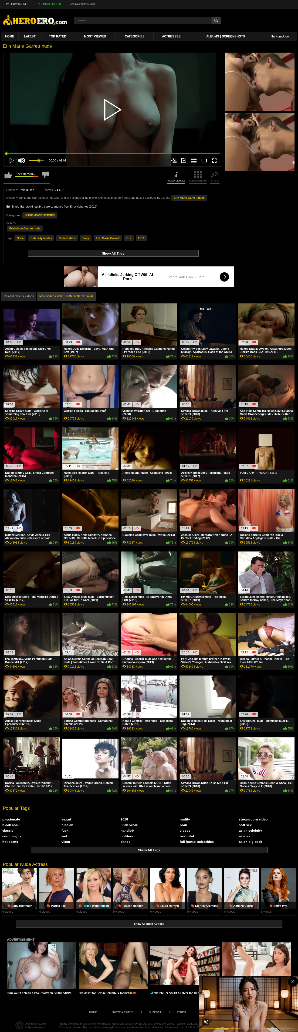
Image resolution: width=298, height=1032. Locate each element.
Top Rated (57, 36)
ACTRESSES (171, 36)
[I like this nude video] (8, 177)
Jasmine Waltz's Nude (82, 4)
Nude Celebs (67, 238)
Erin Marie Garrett (108, 238)
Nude (20, 238)
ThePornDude (279, 36)
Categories (135, 36)
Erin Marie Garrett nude (189, 197)
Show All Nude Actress (149, 923)
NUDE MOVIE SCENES (40, 215)
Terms (181, 1012)
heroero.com (38, 1023)
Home (9, 36)
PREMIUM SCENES (49, 4)
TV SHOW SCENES (17, 4)
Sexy (85, 238)
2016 (141, 238)
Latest (30, 36)
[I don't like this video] (45, 177)
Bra (128, 238)
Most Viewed (95, 36)
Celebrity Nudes (41, 238)
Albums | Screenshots (225, 36)
